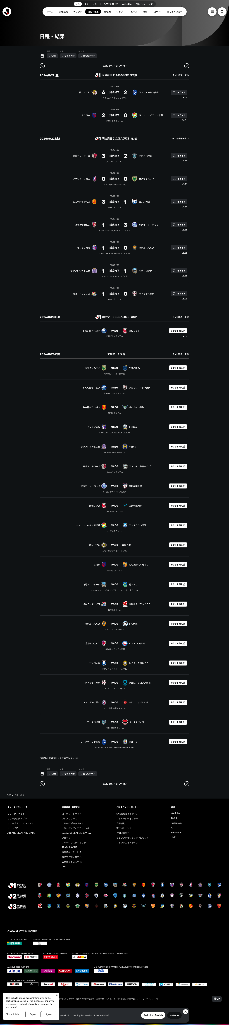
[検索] (222, 11)
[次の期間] (186, 65)
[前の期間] (42, 65)
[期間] (42, 55)
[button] (212, 11)
